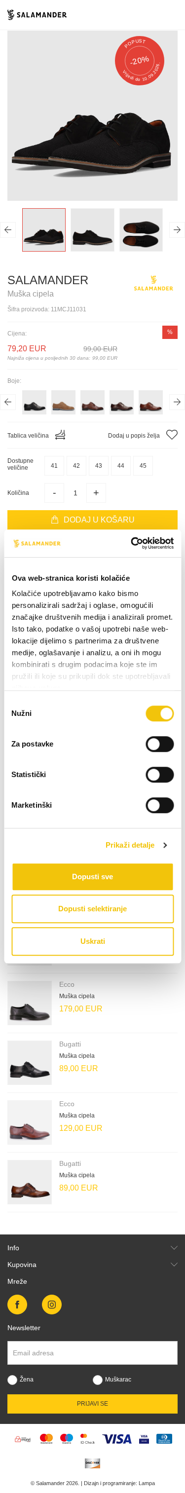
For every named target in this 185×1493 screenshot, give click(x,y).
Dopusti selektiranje (92, 908)
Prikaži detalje (130, 845)
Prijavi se (92, 1403)
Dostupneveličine (20, 464)
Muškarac (118, 1379)
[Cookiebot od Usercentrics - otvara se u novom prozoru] (132, 543)
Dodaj (99, 520)
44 (120, 465)
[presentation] (8, 230)
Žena (27, 1379)
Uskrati (92, 941)
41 (54, 465)
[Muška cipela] (29, 1003)
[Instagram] (52, 1304)
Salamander (47, 280)
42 (76, 465)
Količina (18, 492)
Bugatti (70, 1044)
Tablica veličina (28, 435)
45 (143, 465)
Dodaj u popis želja (134, 435)
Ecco (66, 984)
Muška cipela (77, 996)
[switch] (160, 744)
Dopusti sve (92, 876)
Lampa (147, 1483)
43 (98, 465)
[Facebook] (17, 1304)
